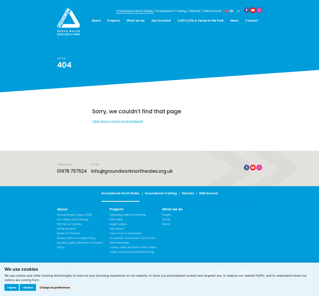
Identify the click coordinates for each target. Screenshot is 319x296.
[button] (232, 11)
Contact (251, 20)
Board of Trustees (68, 233)
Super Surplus (118, 224)
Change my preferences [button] (55, 287)
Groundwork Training (171, 11)
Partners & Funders (69, 224)
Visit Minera (117, 228)
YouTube (253, 10)
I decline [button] (28, 287)
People (166, 215)
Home (61, 58)
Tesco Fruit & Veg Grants (126, 233)
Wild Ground (212, 11)
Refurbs (195, 11)
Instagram (259, 10)
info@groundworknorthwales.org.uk (132, 171)
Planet (166, 224)
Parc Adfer (116, 219)
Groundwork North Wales (135, 11)
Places (166, 219)
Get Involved (161, 20)
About (96, 20)
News (234, 20)
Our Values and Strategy (73, 219)
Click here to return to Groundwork (117, 121)
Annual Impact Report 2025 (74, 215)
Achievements (66, 228)
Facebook (246, 10)
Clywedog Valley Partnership (128, 215)
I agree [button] (11, 287)
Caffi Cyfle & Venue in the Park (200, 20)
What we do (136, 20)
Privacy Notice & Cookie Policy (76, 238)
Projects (113, 20)
